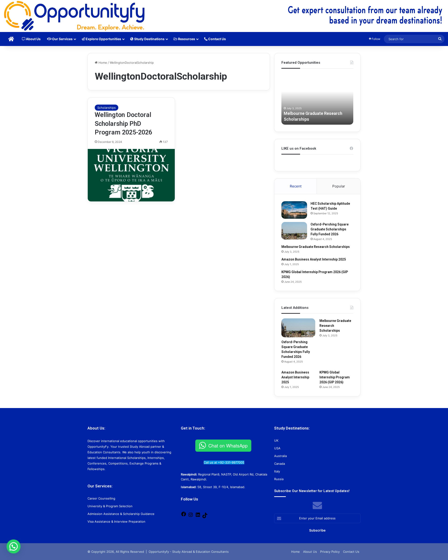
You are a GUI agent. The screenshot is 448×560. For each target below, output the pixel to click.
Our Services (62, 39)
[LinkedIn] (198, 516)
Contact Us (216, 39)
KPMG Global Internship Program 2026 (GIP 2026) (334, 377)
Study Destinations (148, 39)
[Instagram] (190, 516)
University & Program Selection (110, 506)
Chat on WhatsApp (228, 445)
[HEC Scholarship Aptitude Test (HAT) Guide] (294, 210)
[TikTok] (205, 517)
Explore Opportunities (103, 39)
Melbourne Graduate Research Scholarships (315, 247)
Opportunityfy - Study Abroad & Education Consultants (189, 551)
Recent (295, 186)
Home (102, 62)
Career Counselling (101, 498)
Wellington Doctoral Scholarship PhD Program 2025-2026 (123, 123)
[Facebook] (183, 516)
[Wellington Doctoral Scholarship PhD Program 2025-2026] (131, 175)
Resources (186, 39)
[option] (317, 99)
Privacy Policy (330, 551)
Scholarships (106, 107)
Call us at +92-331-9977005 (224, 462)
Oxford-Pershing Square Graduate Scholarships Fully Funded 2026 (330, 229)
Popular (338, 186)
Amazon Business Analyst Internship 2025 (313, 259)
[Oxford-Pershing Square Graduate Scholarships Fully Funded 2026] (294, 230)
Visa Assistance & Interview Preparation (116, 521)
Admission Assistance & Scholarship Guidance (121, 514)
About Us (33, 39)
